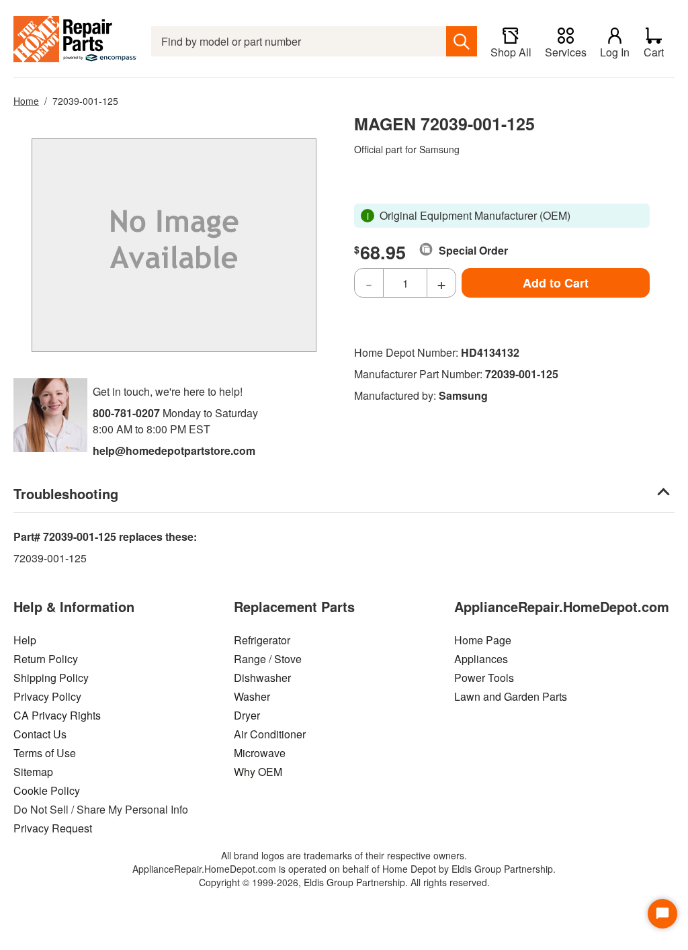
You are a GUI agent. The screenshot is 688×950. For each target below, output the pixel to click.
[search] (461, 41)
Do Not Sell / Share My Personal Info (100, 809)
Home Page (482, 640)
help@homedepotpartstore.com (174, 450)
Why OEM (258, 771)
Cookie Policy (46, 790)
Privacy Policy (47, 696)
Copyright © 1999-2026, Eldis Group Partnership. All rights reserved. (344, 882)
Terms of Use (44, 753)
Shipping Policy (51, 677)
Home (26, 100)
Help (24, 640)
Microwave (260, 753)
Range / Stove (268, 658)
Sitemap (33, 771)
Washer (252, 696)
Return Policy (45, 658)
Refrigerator (262, 640)
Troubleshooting (65, 493)
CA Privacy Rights (57, 715)
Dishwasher (262, 677)
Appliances (481, 658)
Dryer (247, 715)
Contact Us (40, 734)
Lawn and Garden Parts (510, 696)
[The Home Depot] (75, 41)
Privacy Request (52, 828)
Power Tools (484, 677)
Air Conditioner (270, 734)
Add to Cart (556, 283)
